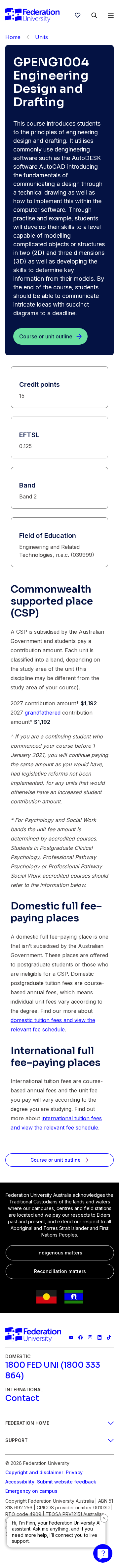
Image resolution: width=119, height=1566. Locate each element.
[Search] (94, 15)
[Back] (28, 37)
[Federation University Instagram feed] (90, 1337)
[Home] (32, 15)
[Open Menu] (111, 15)
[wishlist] (78, 15)
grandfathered (42, 712)
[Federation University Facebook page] (80, 1337)
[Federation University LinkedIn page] (99, 1337)
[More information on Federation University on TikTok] (109, 1337)
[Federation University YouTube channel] (71, 1337)
